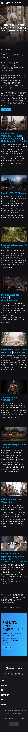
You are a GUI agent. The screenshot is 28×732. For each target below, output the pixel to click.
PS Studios (20, 193)
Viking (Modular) (9, 397)
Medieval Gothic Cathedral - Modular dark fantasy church (11, 136)
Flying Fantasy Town (11, 499)
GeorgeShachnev (10, 502)
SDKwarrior (7, 400)
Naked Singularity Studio (14, 141)
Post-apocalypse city (12, 245)
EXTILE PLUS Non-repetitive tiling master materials (13, 556)
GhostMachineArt (10, 300)
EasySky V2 (7, 193)
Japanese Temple (10, 444)
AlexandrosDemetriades (13, 561)
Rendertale (19, 352)
